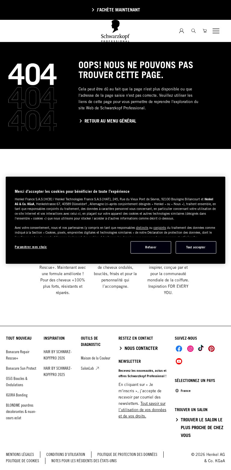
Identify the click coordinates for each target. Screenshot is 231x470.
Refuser (150, 247)
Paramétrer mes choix (31, 247)
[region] (115, 220)
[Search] (193, 31)
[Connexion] (181, 31)
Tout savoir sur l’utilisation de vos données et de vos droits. (142, 409)
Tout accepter (195, 247)
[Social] (179, 348)
